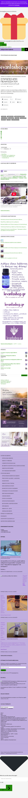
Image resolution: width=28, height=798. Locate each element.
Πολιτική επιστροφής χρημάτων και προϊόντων (11, 726)
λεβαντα (3, 119)
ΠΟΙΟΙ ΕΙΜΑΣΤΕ (4, 516)
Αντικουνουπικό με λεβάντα (8, 501)
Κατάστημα (3, 725)
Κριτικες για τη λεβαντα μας (7, 513)
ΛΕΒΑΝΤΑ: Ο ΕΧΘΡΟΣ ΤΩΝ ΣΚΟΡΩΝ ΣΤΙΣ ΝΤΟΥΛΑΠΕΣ (13, 728)
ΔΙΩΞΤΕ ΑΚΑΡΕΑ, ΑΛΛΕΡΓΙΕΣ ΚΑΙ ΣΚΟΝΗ (10, 503)
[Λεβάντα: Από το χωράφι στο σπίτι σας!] (2, 256)
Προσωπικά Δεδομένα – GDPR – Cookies (11, 344)
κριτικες (17, 118)
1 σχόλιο (14, 591)
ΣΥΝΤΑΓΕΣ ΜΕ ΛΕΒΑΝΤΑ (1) (8, 156)
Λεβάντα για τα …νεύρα (7, 508)
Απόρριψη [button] (16, 5)
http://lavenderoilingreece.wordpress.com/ (10, 697)
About (2, 713)
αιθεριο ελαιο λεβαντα (19, 116)
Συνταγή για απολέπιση (7, 498)
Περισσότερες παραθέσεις (7, 655)
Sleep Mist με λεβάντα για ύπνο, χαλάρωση (10, 221)
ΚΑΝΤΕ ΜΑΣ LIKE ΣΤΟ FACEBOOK (8, 163)
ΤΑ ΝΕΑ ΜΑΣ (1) (5, 157)
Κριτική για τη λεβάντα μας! (6, 571)
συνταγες (4, 116)
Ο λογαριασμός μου (5, 732)
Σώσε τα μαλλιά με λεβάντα (8, 493)
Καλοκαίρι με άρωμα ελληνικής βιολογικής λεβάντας (11, 219)
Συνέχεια (3, 569)
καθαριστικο (23, 118)
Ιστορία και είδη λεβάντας (7, 458)
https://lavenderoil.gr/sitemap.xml (8, 716)
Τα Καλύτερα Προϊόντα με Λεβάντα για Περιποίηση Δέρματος (13, 226)
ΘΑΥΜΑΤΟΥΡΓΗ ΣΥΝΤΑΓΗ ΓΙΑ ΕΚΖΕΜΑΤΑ (10, 488)
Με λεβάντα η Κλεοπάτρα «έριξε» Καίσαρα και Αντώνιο (13, 465)
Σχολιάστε (10, 86)
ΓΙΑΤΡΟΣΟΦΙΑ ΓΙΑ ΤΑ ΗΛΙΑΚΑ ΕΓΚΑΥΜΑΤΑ (10, 490)
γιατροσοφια (4, 118)
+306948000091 (4, 530)
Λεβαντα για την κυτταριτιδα (8, 483)
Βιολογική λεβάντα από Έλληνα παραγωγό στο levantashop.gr (14, 224)
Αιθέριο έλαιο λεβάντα (7, 49)
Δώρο (3, 44)
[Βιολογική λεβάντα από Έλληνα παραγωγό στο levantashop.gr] (2, 245)
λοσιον (8, 119)
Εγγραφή (3, 670)
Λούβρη (2, 529)
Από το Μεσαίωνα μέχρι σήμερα (8, 470)
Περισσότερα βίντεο (5, 210)
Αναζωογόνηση (5, 480)
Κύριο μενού (26, 49)
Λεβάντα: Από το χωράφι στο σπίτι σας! (9, 258)
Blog (2, 714)
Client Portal (3, 715)
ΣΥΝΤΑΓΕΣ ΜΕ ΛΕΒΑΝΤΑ (16, 76)
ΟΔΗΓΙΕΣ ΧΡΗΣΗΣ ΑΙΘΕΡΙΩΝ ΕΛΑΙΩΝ (8, 521)
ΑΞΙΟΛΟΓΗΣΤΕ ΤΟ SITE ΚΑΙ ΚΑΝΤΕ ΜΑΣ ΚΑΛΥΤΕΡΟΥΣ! (13, 719)
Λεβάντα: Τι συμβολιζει (7, 460)
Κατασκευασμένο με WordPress (11, 753)
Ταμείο (2, 738)
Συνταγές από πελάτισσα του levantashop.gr (10, 81)
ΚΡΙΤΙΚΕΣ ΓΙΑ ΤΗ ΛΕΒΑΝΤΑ (6, 76)
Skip (3, 789)
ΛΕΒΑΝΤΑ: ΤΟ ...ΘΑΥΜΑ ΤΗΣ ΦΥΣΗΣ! (9, 730)
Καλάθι (2, 727)
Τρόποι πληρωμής (5, 737)
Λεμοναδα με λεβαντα (7, 511)
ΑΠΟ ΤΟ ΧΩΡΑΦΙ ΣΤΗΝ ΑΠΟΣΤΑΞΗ (8, 739)
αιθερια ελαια (10, 116)
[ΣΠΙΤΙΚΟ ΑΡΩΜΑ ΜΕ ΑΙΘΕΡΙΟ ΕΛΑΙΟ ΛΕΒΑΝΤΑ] (2, 240)
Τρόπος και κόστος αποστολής (7, 736)
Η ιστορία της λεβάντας (6, 455)
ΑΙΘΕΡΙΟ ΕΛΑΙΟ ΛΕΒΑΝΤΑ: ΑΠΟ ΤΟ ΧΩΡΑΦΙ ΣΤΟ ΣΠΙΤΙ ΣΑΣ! (14, 717)
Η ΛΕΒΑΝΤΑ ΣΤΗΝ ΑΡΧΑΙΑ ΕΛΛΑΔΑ (8, 463)
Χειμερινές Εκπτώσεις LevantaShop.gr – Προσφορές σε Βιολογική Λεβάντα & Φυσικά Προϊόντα (14, 230)
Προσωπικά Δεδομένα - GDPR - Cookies (9, 733)
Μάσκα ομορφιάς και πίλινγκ (8, 485)
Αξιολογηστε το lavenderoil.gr (7, 518)
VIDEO (5, 171)
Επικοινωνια (3, 722)
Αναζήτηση (3, 373)
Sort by (2, 148)
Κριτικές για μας (4, 591)
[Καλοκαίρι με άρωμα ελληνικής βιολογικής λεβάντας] (2, 250)
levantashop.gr (15, 119)
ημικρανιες (11, 118)
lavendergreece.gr (4, 687)
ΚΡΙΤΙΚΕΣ (3, 536)
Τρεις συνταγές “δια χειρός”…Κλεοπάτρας (11, 478)
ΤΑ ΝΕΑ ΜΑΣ (23, 76)
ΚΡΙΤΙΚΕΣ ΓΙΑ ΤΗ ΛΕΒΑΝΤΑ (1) (8, 155)
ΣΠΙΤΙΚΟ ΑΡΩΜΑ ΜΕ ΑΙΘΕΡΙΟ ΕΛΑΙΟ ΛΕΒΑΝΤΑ (11, 242)
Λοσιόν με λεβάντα (6, 495)
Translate (11, 708)
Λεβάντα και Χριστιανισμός (7, 468)
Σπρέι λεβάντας (5, 506)
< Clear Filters (4, 154)
